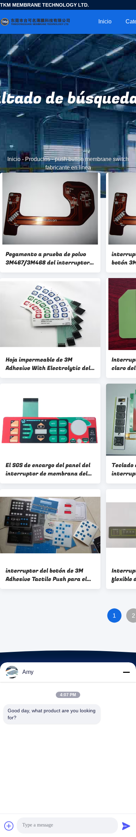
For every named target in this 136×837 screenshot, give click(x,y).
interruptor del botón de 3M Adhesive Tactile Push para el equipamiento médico (46, 575)
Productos (37, 159)
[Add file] (9, 826)
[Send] (126, 826)
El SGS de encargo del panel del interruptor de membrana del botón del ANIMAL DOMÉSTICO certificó (48, 469)
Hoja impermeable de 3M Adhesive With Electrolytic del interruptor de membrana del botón (48, 364)
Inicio (105, 21)
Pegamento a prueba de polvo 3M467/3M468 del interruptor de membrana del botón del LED (49, 258)
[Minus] (126, 672)
